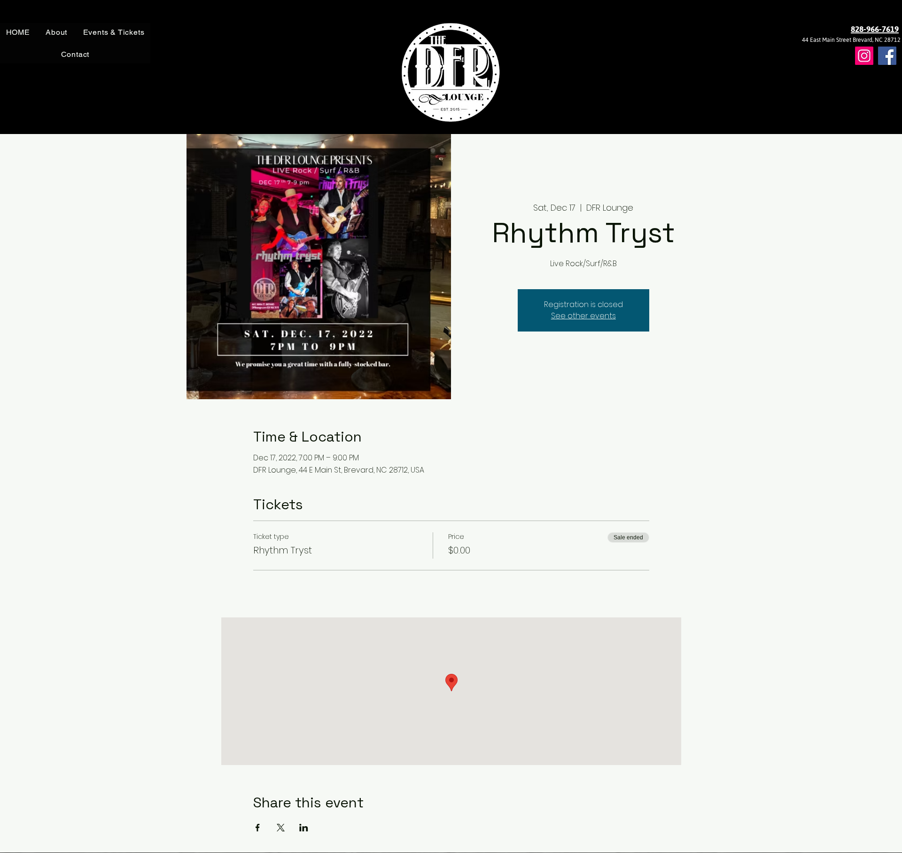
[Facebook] (887, 56)
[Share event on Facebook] (257, 827)
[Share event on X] (280, 827)
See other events (583, 315)
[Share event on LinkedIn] (303, 827)
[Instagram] (864, 56)
